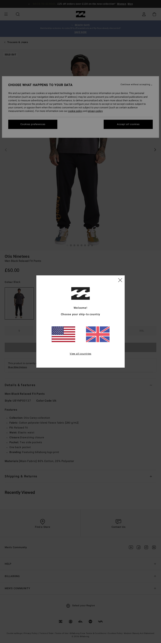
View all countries (80, 353)
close (120, 280)
